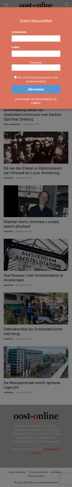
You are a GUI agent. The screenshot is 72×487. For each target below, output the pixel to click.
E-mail (16, 47)
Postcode (36, 62)
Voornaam (19, 32)
